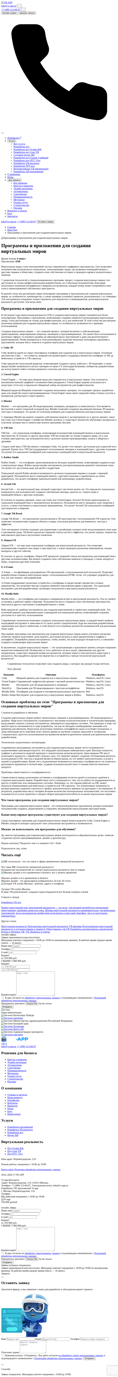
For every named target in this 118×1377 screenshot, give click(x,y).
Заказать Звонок (27, 13)
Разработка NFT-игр (24, 166)
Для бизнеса (14, 180)
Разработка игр (21, 146)
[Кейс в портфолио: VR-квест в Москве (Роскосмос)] (12, 1026)
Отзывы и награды (17, 1094)
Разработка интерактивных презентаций (91, 929)
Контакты (12, 216)
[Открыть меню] (2, 132)
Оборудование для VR (58, 929)
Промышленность (23, 197)
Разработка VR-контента (26, 163)
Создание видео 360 (24, 155)
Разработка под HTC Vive (27, 160)
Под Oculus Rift (15, 1148)
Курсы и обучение (10, 932)
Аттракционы (21, 191)
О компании (13, 174)
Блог (9, 213)
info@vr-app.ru (8, 6)
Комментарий (8, 994)
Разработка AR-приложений (28, 171)
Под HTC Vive (15, 1154)
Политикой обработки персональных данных (58, 1358)
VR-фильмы (75, 926)
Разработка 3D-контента (20, 1129)
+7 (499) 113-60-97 (10, 9)
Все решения (20, 183)
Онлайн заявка (9, 13)
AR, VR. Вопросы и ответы (35, 932)
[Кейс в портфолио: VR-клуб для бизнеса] (12, 1029)
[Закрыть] (2, 1364)
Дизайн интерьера (23, 188)
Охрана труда (21, 202)
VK (3, 1043)
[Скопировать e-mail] (19, 6)
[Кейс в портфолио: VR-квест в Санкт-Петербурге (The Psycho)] (12, 1034)
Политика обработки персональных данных (37, 1169)
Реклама (18, 208)
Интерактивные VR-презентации (31, 168)
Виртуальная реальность (14, 926)
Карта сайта (7, 1169)
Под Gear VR (14, 1151)
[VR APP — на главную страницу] (6, 2)
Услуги (12, 141)
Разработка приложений (20, 1127)
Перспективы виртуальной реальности (48, 926)
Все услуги (19, 144)
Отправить (7, 1007)
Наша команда (14, 1097)
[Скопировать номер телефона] (23, 9)
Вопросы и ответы (17, 210)
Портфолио (14, 138)
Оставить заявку (45, 222)
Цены (10, 177)
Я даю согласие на (15, 997)
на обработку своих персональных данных (80, 1355)
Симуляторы (20, 194)
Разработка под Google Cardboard (31, 157)
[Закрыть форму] (2, 1277)
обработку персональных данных (42, 997)
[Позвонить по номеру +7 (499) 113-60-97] (59, 129)
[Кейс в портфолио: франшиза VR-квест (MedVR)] (12, 1018)
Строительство (21, 205)
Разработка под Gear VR (26, 152)
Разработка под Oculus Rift (27, 149)
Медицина (19, 199)
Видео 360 (12, 1135)
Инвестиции (14, 1114)
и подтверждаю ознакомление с (77, 997)
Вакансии (12, 1105)
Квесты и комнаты (23, 186)
